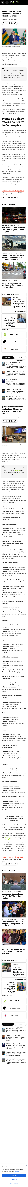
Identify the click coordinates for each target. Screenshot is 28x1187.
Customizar (14, 1179)
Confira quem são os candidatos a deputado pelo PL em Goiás (15, 392)
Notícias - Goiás (11, 1059)
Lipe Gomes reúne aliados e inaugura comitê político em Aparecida (12, 924)
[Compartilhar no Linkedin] (12, 23)
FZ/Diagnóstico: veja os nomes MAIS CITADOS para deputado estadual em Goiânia (15, 374)
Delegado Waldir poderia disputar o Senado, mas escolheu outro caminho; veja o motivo (9, 323)
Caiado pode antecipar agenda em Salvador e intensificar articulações (9, 990)
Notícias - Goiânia (7, 225)
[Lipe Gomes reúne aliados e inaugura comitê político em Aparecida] (14, 909)
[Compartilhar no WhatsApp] (9, 23)
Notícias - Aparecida (12, 362)
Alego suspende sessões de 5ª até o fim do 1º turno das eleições (13, 896)
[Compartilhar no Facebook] (3, 23)
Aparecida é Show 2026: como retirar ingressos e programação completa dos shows (15, 385)
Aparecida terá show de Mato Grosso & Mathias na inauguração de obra (16, 366)
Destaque (15, 298)
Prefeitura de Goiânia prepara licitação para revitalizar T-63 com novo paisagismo (13, 257)
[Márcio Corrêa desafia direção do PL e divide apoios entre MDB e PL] (14, 937)
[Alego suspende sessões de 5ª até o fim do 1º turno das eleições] (14, 881)
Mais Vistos (7, 358)
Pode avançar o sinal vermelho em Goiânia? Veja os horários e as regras (13, 230)
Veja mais (16, 1171)
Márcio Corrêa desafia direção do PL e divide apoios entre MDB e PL (13, 951)
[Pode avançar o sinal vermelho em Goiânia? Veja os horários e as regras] (14, 215)
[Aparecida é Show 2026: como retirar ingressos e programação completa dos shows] (3, 1045)
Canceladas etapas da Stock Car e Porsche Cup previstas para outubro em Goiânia (16, 400)
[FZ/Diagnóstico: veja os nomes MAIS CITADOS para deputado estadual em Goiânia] (3, 1037)
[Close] (26, 1165)
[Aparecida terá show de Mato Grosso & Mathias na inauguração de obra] (3, 364)
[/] (2, 2)
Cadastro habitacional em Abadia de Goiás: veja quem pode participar (12, 285)
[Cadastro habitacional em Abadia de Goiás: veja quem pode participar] (14, 270)
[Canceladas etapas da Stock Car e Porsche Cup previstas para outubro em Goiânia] (3, 398)
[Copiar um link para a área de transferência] (15, 23)
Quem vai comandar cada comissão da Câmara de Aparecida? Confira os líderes (19, 305)
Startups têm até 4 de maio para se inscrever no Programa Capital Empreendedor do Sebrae (18, 972)
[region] (14, 1175)
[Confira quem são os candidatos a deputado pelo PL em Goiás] (3, 391)
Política (8, 390)
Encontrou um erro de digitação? (13, 191)
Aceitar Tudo (14, 1175)
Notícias (4, 19)
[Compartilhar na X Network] (6, 23)
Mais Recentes (20, 358)
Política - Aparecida (7, 919)
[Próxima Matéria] (21, 318)
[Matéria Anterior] (6, 301)
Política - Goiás (10, 371)
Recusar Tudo (14, 1183)
